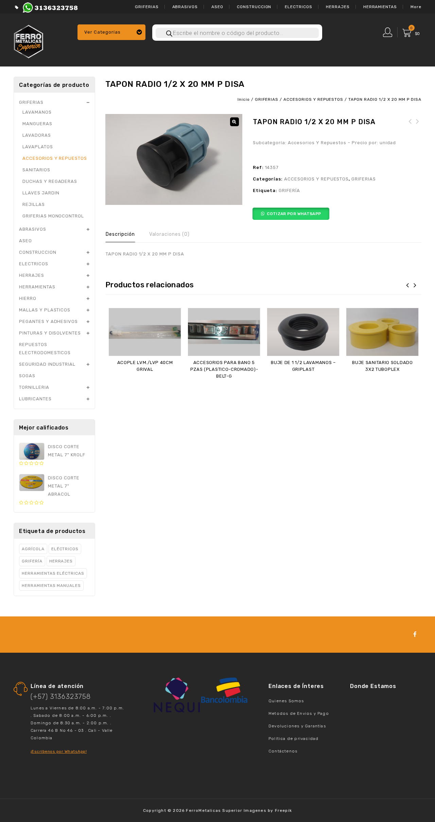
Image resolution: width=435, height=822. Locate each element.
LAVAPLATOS (37, 146)
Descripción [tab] (120, 234)
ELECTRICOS (298, 6)
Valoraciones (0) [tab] (169, 234)
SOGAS (27, 375)
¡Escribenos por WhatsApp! (59, 751)
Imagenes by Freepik (268, 810)
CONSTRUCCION (254, 6)
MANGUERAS (37, 123)
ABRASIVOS (185, 6)
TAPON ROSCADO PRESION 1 (410, 129)
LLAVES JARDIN (40, 192)
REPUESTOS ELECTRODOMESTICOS (45, 348)
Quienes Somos (286, 701)
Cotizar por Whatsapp (294, 213)
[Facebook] (415, 635)
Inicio (244, 99)
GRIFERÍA (289, 190)
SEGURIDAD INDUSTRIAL (47, 364)
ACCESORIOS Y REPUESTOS (313, 99)
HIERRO (27, 298)
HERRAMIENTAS (380, 6)
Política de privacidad (293, 738)
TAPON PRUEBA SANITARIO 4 (417, 129)
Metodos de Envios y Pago (298, 713)
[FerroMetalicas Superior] (29, 40)
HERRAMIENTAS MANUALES (51, 585)
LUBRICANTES (35, 398)
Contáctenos (282, 751)
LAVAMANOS (37, 112)
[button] (234, 121)
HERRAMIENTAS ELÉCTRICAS (53, 573)
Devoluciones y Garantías (297, 726)
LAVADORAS (36, 135)
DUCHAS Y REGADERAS (49, 181)
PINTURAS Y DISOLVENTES (50, 333)
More (416, 6)
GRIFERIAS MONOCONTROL (53, 215)
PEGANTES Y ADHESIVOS (48, 321)
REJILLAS (33, 204)
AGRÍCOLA (33, 549)
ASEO (217, 6)
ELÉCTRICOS (65, 549)
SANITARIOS (36, 169)
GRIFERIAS (147, 6)
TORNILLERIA (34, 387)
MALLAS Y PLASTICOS (44, 309)
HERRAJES (338, 6)
